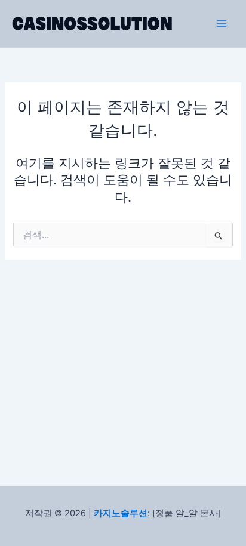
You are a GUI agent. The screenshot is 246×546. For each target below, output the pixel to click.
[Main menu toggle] (221, 23)
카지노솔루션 (120, 513)
